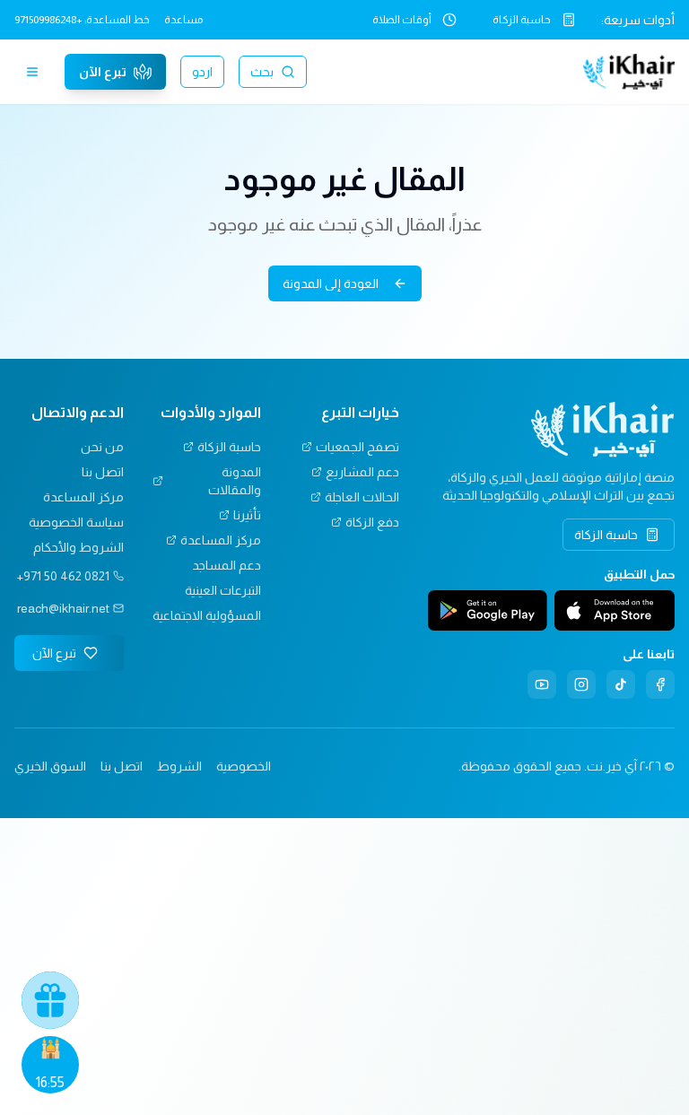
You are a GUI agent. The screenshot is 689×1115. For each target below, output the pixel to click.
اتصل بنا (103, 472)
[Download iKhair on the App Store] (614, 611)
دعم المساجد (226, 565)
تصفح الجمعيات (357, 447)
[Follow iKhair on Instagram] (581, 684)
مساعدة (183, 19)
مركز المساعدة (220, 540)
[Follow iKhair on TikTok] (620, 684)
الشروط (179, 766)
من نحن (102, 447)
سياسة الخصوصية (76, 522)
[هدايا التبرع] (50, 1000)
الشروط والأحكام (78, 547)
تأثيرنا (247, 515)
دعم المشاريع (362, 472)
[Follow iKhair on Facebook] (660, 684)
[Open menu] (32, 72)
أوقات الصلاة (402, 19)
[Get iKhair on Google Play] (488, 611)
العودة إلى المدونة (331, 283)
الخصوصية (243, 766)
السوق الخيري (50, 766)
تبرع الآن (102, 72)
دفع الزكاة (372, 522)
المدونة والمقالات (234, 481)
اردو (202, 72)
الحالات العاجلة (362, 497)
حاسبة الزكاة (522, 19)
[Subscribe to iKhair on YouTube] (542, 684)
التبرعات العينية (223, 590)
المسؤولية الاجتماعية (207, 615)
